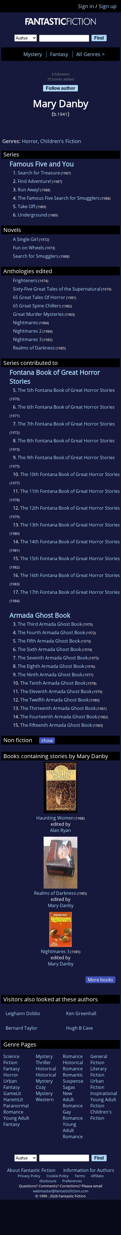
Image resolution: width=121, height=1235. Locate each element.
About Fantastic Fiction (31, 1170)
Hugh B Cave (79, 1028)
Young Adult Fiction (103, 1102)
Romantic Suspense (73, 1078)
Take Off (26, 206)
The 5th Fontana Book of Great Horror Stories (66, 390)
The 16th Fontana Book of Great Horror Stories (70, 575)
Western (45, 1099)
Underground (32, 215)
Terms (80, 1175)
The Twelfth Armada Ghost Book (54, 700)
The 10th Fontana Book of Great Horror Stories (70, 474)
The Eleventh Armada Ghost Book (55, 691)
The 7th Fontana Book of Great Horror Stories (66, 424)
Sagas (69, 1087)
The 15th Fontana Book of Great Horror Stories (70, 558)
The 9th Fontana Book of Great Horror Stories (66, 457)
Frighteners (25, 280)
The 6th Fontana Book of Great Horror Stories (66, 407)
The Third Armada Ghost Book (50, 624)
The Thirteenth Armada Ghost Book (58, 708)
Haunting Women (55, 818)
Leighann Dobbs (23, 1013)
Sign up (107, 6)
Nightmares (25, 322)
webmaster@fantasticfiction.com (60, 1190)
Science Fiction (11, 1059)
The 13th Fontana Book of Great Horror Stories (70, 525)
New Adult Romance (73, 1099)
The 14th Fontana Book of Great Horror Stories (70, 542)
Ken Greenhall (81, 1013)
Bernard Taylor (21, 1028)
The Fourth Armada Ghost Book (51, 632)
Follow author (60, 88)
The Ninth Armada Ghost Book (50, 674)
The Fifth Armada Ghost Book (49, 641)
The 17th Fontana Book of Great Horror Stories (70, 592)
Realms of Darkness (34, 348)
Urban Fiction (97, 1084)
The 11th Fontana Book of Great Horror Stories (70, 491)
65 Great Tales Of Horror (39, 297)
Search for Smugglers (36, 256)
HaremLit (13, 1099)
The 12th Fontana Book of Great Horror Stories (70, 508)
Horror (30, 141)
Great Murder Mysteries (38, 314)
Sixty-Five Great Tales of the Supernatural (56, 289)
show (47, 740)
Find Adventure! (34, 181)
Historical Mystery (46, 1078)
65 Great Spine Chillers (37, 306)
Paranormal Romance (16, 1109)
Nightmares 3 (27, 339)
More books (100, 980)
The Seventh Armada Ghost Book (53, 658)
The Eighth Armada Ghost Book (51, 666)
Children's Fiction (60, 141)
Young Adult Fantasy (16, 1121)
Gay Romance (73, 1115)
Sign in (86, 6)
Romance (73, 1056)
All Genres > (91, 54)
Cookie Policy (57, 1175)
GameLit (12, 1093)
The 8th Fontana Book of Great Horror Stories (66, 441)
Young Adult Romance (73, 1130)
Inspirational (103, 1093)
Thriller (43, 1062)
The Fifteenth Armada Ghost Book (56, 725)
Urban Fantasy (11, 1084)
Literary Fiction (98, 1072)
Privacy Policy (29, 1175)
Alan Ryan (60, 830)
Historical (46, 1069)
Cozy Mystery (44, 1090)
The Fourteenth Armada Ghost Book (58, 717)
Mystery (32, 54)
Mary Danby (60, 905)
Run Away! (28, 190)
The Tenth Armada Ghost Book (53, 683)
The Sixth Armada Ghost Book (49, 649)
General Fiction (98, 1059)
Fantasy (59, 54)
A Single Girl (25, 239)
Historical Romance (73, 1065)
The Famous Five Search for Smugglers (59, 198)
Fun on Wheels (28, 248)
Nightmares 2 (27, 331)
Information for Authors (88, 1170)
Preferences (72, 1180)
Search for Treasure (39, 173)
